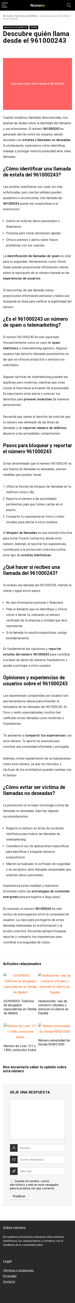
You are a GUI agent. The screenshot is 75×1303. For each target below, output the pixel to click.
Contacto (9, 1281)
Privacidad (9, 1276)
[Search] (69, 5)
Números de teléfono (26, 16)
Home (10, 16)
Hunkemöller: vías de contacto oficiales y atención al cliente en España (53, 1007)
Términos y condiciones (18, 1270)
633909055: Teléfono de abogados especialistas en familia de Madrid (20, 1007)
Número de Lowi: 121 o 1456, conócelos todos (20, 1048)
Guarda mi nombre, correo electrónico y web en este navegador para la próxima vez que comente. (34, 1184)
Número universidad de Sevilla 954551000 (54, 1042)
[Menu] (5, 5)
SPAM (34, 27)
